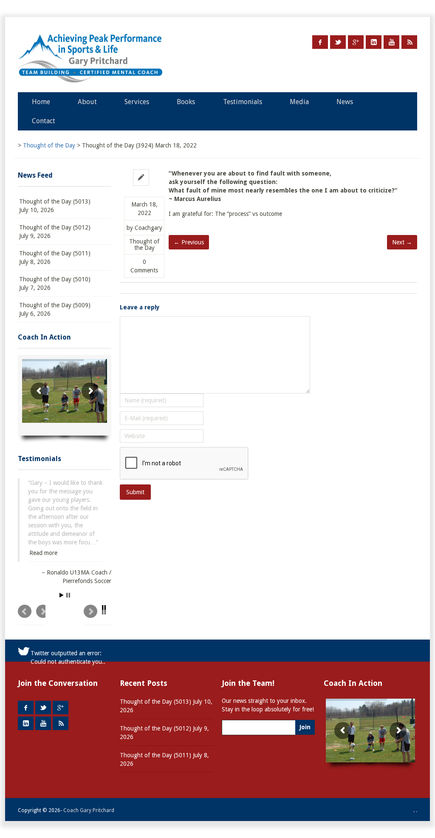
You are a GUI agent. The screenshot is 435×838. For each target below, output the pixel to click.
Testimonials (242, 102)
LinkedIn (373, 42)
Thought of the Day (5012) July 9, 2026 (54, 231)
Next (97, 599)
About (87, 102)
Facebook (320, 42)
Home (41, 102)
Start (61, 580)
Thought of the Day (144, 244)
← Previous (189, 242)
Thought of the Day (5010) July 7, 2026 (54, 283)
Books (186, 102)
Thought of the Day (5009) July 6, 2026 (54, 309)
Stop (68, 580)
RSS (409, 42)
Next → (402, 242)
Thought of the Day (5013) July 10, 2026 (54, 205)
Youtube (391, 42)
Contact (43, 121)
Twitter (338, 42)
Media (299, 102)
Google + (356, 42)
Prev (31, 599)
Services (136, 102)
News (344, 102)
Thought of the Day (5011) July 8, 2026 (54, 257)
